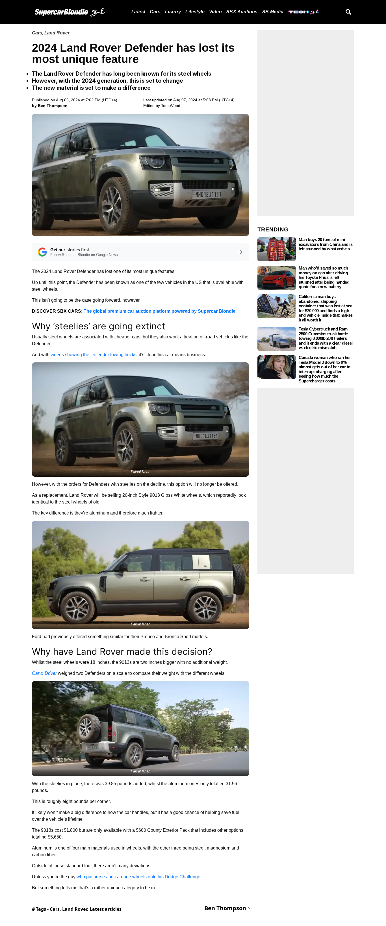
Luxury (173, 11)
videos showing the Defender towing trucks (93, 354)
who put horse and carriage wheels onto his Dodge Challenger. (140, 876)
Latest (138, 11)
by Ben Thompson (50, 105)
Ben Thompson (225, 908)
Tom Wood (170, 105)
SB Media (272, 11)
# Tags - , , (77, 909)
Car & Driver (44, 673)
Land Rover (57, 32)
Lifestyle (195, 11)
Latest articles (106, 909)
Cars (155, 11)
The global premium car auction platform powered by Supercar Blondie (159, 311)
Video (215, 11)
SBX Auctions (242, 11)
